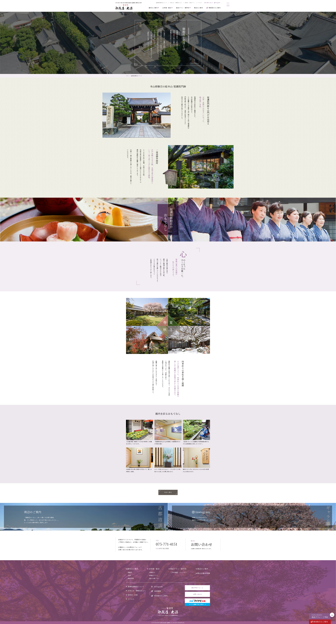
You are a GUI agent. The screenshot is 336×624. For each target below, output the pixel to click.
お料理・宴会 (154, 568)
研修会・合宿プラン (190, 2)
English (218, 2)
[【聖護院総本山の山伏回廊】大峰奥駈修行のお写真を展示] (167, 430)
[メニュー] (228, 4)
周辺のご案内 (198, 8)
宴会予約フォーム (197, 588)
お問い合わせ (209, 2)
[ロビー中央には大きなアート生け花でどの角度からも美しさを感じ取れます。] (167, 458)
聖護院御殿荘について (161, 2)
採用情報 (157, 591)
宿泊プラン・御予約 (178, 568)
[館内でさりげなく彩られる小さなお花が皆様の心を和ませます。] (196, 458)
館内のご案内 (132, 568)
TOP (332, 615)
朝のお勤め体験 (203, 573)
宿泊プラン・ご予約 (320, 616)
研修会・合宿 (133, 595)
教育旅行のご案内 (214, 8)
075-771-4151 (166, 543)
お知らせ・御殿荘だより (176, 2)
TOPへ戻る (168, 492)
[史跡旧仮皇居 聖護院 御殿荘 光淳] (124, 7)
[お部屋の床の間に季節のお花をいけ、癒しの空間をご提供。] (139, 458)
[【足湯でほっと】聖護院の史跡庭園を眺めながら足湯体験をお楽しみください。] (196, 430)
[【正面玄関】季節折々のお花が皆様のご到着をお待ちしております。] (139, 430)
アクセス (199, 2)
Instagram (158, 586)
